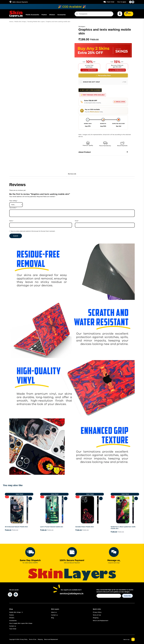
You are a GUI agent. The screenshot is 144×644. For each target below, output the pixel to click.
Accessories (61, 15)
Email (77, 220)
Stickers (52, 15)
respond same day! (114, 562)
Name (11, 220)
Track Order (110, 2)
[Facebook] (133, 2)
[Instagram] (130, 2)
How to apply (121, 2)
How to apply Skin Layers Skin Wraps (20, 623)
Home (11, 21)
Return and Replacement (100, 620)
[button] (103, 152)
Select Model (19, 494)
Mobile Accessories (32, 15)
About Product (84, 152)
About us (54, 612)
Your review (13, 207)
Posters (44, 15)
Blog (52, 617)
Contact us (12, 626)
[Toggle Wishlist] (30, 498)
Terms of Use (97, 615)
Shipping (95, 617)
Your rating (13, 201)
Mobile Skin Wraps (20, 21)
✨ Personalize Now (103, 75)
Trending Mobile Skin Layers (36, 21)
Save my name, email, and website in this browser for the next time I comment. (33, 231)
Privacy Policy (97, 612)
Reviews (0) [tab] (72, 174)
